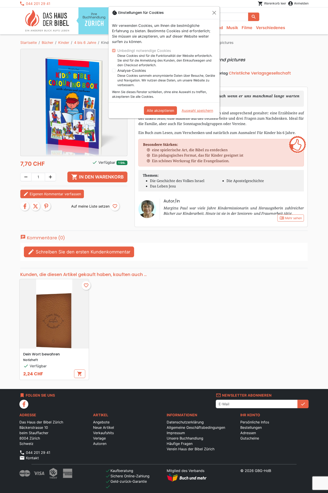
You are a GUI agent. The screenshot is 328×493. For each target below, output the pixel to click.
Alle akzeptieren (160, 110)
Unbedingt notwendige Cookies (144, 50)
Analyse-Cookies (131, 70)
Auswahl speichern (197, 110)
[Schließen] (214, 12)
